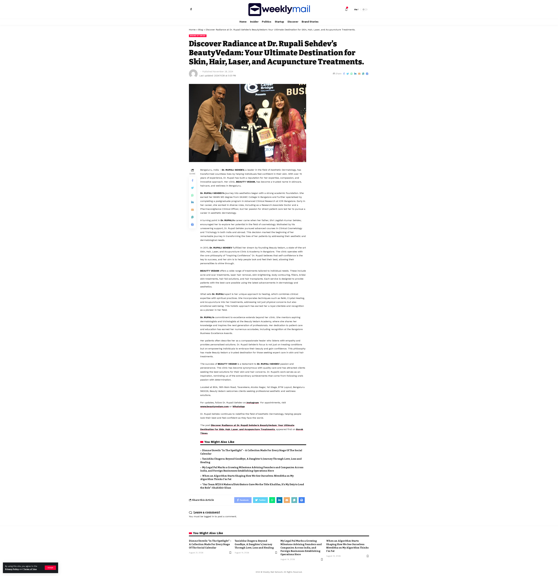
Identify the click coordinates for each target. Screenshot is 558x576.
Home (192, 29)
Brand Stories (197, 36)
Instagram (252, 402)
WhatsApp (239, 406)
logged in (209, 516)
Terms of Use (30, 569)
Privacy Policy (12, 569)
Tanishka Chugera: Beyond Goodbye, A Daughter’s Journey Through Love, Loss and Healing (254, 544)
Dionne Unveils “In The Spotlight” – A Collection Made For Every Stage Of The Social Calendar (210, 544)
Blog (200, 29)
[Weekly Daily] (279, 9)
